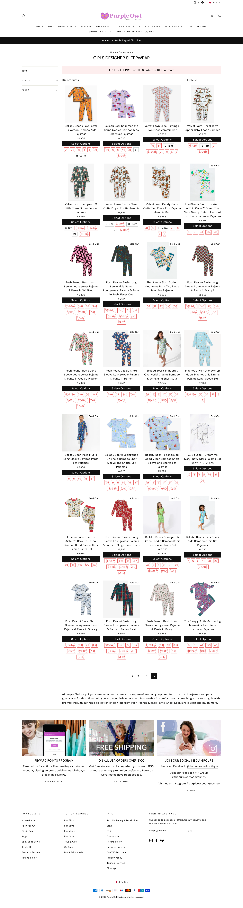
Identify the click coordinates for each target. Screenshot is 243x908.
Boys (51, 26)
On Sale (68, 847)
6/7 (87, 565)
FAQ (109, 831)
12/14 (173, 400)
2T (66, 149)
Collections (125, 52)
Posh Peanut (104, 26)
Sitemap (111, 868)
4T (78, 149)
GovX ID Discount (116, 852)
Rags (24, 836)
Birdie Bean (153, 26)
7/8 (95, 149)
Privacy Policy (114, 857)
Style (26, 80)
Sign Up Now (54, 781)
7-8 (92, 312)
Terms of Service (31, 852)
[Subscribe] (190, 831)
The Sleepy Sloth (129, 26)
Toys (189, 26)
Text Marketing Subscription (122, 820)
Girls (40, 26)
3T (72, 149)
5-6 (80, 306)
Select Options (81, 143)
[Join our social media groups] (189, 738)
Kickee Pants (173, 26)
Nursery (86, 26)
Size (25, 71)
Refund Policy (114, 841)
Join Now (189, 790)
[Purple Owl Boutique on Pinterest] (162, 840)
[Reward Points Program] (54, 738)
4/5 (80, 565)
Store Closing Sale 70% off (134, 31)
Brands (202, 26)
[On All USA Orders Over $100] (121, 738)
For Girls (69, 820)
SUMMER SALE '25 (100, 31)
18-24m (81, 155)
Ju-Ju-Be (27, 847)
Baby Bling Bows (31, 841)
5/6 (208, 232)
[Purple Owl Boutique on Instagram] (151, 840)
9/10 (164, 400)
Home (113, 52)
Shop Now (121, 781)
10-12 (80, 318)
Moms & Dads (67, 26)
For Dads (69, 836)
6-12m (193, 145)
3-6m (68, 228)
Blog (109, 825)
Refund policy (29, 857)
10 (189, 474)
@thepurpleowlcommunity (189, 777)
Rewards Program (116, 847)
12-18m (168, 145)
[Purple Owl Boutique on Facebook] (156, 840)
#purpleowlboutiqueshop (203, 783)
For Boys (69, 825)
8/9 (94, 565)
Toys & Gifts (71, 841)
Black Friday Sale (73, 852)
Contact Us (113, 836)
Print (26, 90)
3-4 (94, 306)
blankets (117, 702)
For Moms (69, 831)
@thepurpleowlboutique (202, 766)
